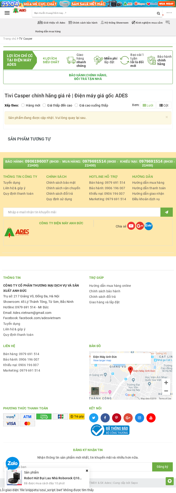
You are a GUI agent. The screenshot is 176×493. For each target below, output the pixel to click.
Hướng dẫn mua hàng (148, 182)
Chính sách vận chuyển (63, 188)
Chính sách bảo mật (61, 182)
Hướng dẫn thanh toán (149, 188)
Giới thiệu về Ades (54, 22)
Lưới (149, 105)
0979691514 (94, 161)
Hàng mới (33, 105)
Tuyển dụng (11, 182)
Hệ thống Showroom (116, 22)
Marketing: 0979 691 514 (107, 199)
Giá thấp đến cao (59, 105)
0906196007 (37, 161)
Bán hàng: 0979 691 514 (107, 182)
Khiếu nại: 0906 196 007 (107, 193)
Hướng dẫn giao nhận (148, 193)
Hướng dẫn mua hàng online (110, 286)
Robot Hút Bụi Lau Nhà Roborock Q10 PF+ (55, 478)
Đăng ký (162, 466)
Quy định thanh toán (18, 193)
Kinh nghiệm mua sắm (149, 22)
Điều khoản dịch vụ (146, 199)
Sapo (134, 483)
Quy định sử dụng (59, 199)
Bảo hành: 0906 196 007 (107, 188)
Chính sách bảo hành (85, 22)
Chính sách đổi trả (59, 193)
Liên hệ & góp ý (14, 188)
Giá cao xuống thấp (93, 105)
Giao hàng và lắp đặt (104, 302)
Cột (165, 105)
